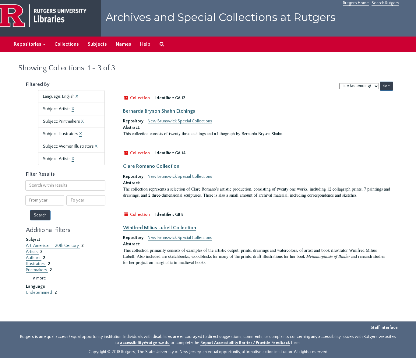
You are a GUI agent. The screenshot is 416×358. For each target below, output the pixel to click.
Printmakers (37, 270)
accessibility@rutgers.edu (145, 342)
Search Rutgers (385, 3)
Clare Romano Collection (151, 166)
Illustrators (36, 263)
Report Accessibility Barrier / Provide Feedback (245, 342)
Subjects (97, 44)
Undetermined (39, 292)
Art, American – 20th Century (53, 245)
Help (145, 44)
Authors (33, 257)
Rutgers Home (356, 3)
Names (123, 44)
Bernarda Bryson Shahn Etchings (159, 111)
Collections (67, 44)
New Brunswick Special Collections (180, 121)
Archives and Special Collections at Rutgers (221, 17)
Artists (32, 251)
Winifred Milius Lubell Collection (159, 227)
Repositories (28, 44)
